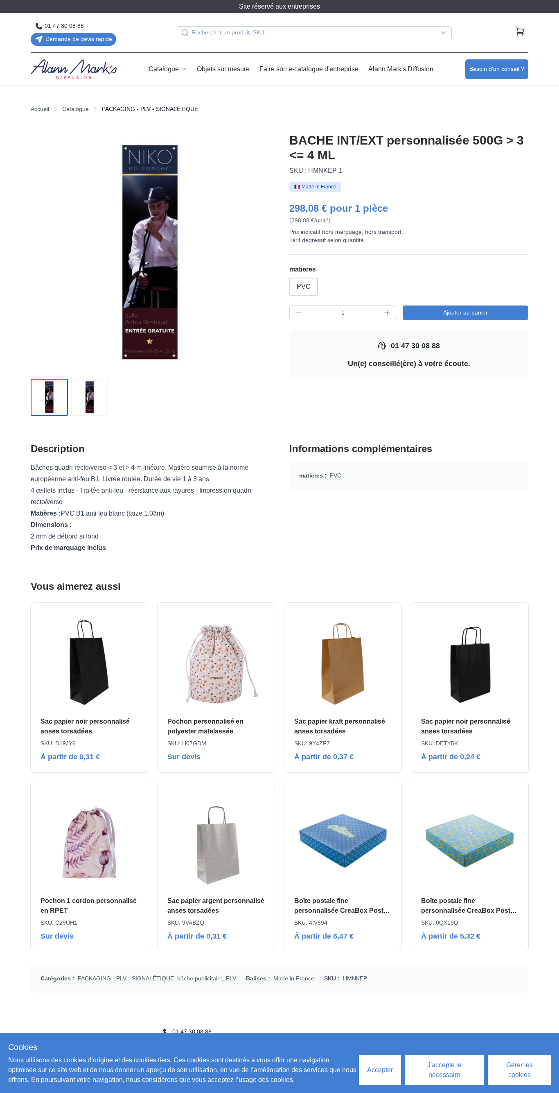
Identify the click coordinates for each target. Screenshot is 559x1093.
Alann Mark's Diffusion (400, 69)
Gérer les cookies (519, 1069)
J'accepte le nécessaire (444, 1069)
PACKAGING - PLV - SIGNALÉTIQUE (126, 978)
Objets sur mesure (223, 69)
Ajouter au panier (465, 312)
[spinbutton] (342, 312)
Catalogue (164, 69)
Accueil (40, 109)
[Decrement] (298, 312)
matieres (302, 269)
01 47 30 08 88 (415, 346)
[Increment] (387, 312)
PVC (304, 286)
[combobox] (314, 32)
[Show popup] (446, 32)
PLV (231, 978)
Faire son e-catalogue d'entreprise (308, 69)
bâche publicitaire (200, 978)
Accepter (380, 1069)
